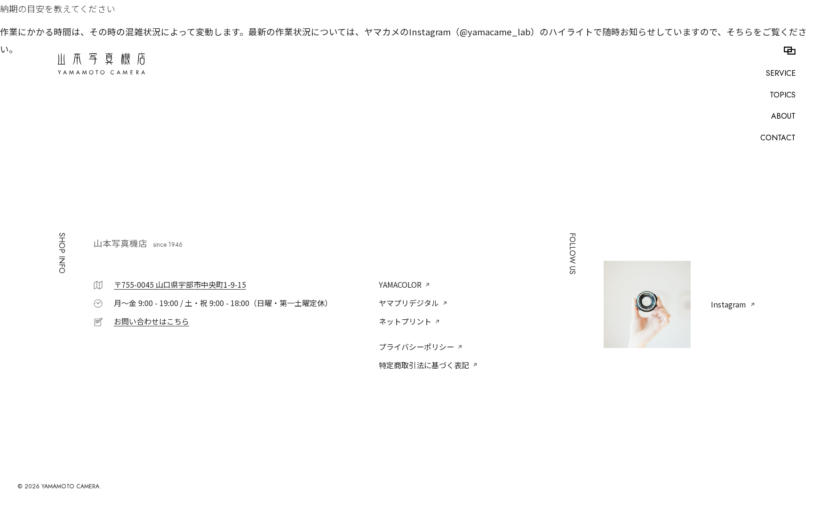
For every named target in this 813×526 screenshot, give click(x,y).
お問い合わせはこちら (151, 321)
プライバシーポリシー (416, 346)
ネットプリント (405, 321)
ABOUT (783, 116)
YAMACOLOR (400, 284)
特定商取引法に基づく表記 (424, 365)
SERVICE (781, 73)
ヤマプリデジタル (409, 302)
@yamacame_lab (495, 31)
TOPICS (783, 95)
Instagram (728, 304)
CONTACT (778, 138)
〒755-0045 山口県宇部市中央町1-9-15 (180, 284)
